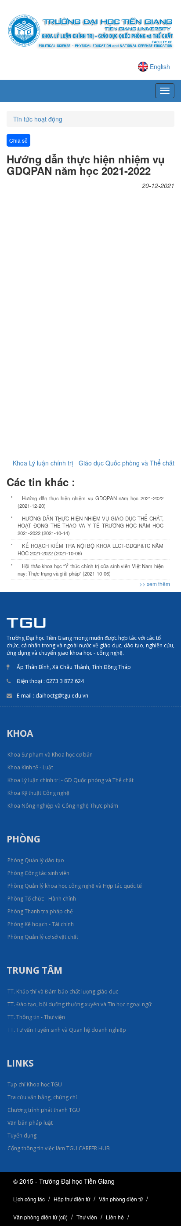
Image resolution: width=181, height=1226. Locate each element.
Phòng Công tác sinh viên (38, 873)
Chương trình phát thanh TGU (43, 1110)
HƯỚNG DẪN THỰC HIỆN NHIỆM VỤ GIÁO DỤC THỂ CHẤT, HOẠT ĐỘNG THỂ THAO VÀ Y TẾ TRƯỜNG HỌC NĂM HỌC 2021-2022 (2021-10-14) (90, 525)
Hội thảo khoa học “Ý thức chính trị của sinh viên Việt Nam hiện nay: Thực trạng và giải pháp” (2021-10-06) (90, 569)
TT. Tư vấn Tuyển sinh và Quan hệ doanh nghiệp (66, 1030)
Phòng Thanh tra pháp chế (40, 911)
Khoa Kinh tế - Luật (30, 767)
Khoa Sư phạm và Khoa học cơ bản (50, 754)
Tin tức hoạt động (37, 118)
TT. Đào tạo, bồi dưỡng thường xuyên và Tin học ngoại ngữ (79, 1004)
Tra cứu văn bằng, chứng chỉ (42, 1097)
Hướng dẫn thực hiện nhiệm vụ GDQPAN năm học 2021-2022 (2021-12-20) (90, 502)
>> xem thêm (154, 583)
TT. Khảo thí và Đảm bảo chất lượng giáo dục (62, 991)
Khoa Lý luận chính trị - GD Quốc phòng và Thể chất (70, 780)
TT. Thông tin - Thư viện (36, 1017)
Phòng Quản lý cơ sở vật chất (42, 937)
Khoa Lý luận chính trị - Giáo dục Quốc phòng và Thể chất (93, 462)
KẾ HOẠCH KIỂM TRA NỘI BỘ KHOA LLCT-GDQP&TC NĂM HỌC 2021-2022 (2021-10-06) (90, 549)
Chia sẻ (18, 140)
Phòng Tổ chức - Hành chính (41, 898)
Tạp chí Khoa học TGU (34, 1084)
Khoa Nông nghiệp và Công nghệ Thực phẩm (62, 805)
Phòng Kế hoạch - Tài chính (40, 924)
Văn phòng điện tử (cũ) (40, 1217)
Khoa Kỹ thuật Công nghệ (38, 793)
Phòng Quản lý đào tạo (35, 860)
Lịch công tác (29, 1199)
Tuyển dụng (21, 1135)
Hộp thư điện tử (72, 1199)
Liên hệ (115, 1217)
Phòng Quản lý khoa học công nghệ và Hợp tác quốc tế (74, 886)
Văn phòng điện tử (121, 1199)
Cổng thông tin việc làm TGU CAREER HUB (58, 1148)
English (160, 66)
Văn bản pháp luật (30, 1122)
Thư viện (86, 1217)
